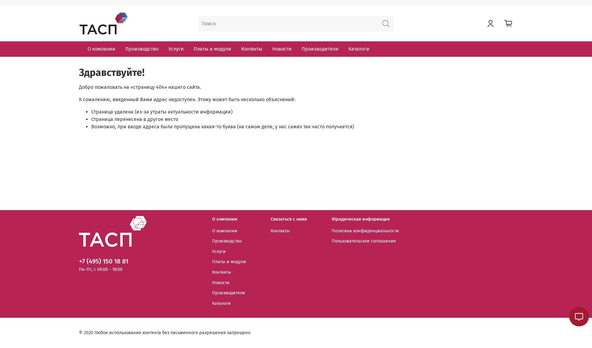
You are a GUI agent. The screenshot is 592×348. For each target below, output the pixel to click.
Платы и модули (212, 49)
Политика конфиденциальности (365, 231)
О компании (101, 49)
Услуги (176, 49)
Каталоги (358, 49)
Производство (141, 49)
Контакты (251, 49)
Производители (320, 49)
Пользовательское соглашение (364, 241)
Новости (282, 49)
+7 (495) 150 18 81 (103, 261)
